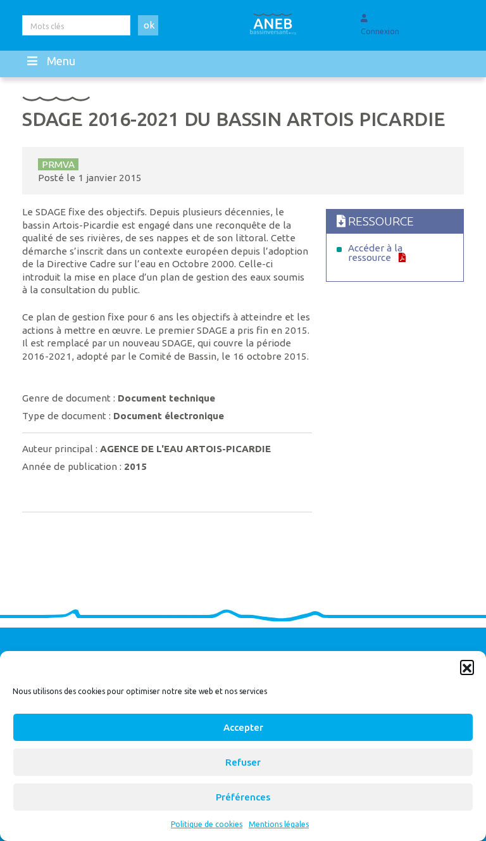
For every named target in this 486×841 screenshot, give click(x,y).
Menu (61, 60)
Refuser (243, 762)
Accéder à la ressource (375, 253)
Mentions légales (279, 824)
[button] (467, 667)
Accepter (243, 727)
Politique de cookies (206, 824)
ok (149, 25)
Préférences (243, 797)
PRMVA (58, 164)
